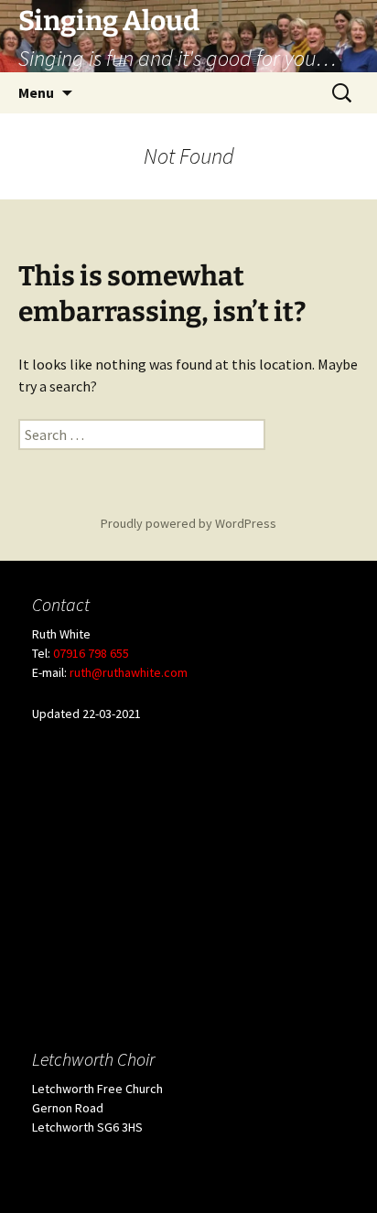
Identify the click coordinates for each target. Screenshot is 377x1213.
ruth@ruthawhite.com (129, 672)
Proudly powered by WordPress (188, 523)
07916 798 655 (91, 653)
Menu (36, 92)
